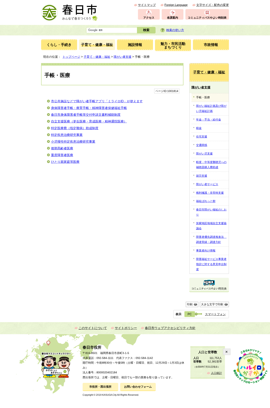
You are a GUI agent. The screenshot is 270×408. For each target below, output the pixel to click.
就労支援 (201, 175)
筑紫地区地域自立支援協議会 (211, 226)
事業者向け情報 (205, 250)
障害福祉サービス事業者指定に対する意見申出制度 (211, 264)
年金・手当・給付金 (208, 119)
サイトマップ (147, 5)
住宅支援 (201, 136)
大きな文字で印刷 (212, 304)
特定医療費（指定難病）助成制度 (74, 128)
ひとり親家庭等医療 (65, 161)
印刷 (190, 304)
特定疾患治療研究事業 (67, 135)
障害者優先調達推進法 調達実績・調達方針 (211, 239)
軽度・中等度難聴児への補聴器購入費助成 (211, 164)
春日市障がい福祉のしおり (211, 212)
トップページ (71, 56)
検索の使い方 (175, 30)
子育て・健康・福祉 (97, 56)
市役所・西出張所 (100, 386)
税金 (199, 128)
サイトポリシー (126, 328)
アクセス (148, 17)
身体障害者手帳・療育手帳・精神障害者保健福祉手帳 (89, 108)
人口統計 (216, 373)
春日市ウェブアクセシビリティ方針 (170, 328)
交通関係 (201, 145)
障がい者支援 (122, 56)
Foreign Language (176, 5)
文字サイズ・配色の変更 (212, 5)
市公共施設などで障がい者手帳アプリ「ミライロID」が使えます (97, 101)
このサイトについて (92, 328)
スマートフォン (215, 314)
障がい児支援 (204, 153)
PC (190, 314)
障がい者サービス (207, 184)
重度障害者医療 (62, 155)
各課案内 (172, 17)
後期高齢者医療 (62, 148)
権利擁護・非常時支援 (210, 192)
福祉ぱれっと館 (205, 201)
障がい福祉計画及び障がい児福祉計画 (211, 108)
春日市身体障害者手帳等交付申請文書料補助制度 (86, 114)
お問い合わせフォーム (138, 386)
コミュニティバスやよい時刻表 (207, 17)
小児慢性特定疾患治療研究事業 (73, 141)
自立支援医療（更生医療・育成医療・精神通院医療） (89, 121)
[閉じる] (226, 352)
